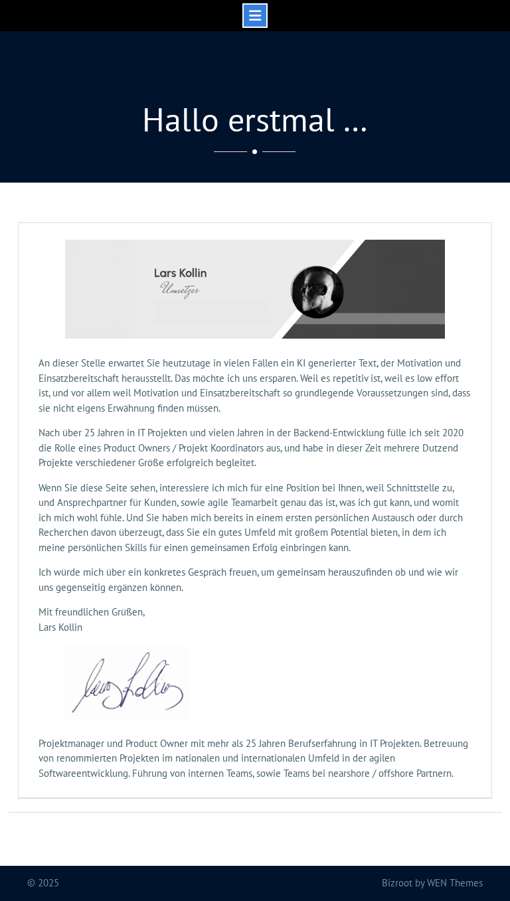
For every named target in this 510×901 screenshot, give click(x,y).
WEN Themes (455, 882)
